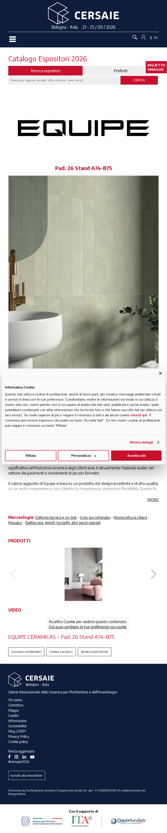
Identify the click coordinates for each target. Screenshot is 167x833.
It (151, 37)
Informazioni (17, 721)
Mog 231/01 (17, 731)
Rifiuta (31, 455)
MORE (153, 499)
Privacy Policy (18, 736)
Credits (13, 715)
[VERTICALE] (83, 574)
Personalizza (81, 455)
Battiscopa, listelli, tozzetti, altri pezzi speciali (62, 522)
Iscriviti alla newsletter (27, 775)
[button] (154, 574)
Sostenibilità (17, 726)
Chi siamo (15, 700)
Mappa (13, 710)
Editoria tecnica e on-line (56, 517)
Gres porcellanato (95, 517)
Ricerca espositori (94, 652)
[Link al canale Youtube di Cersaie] (34, 756)
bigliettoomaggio (156, 67)
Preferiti (120, 70)
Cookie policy (18, 741)
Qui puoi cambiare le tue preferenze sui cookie (88, 626)
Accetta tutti (136, 455)
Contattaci (15, 705)
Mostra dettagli (141, 442)
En (156, 37)
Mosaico (15, 522)
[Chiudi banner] (160, 373)
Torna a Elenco (61, 652)
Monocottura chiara (130, 517)
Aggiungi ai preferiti (26, 652)
